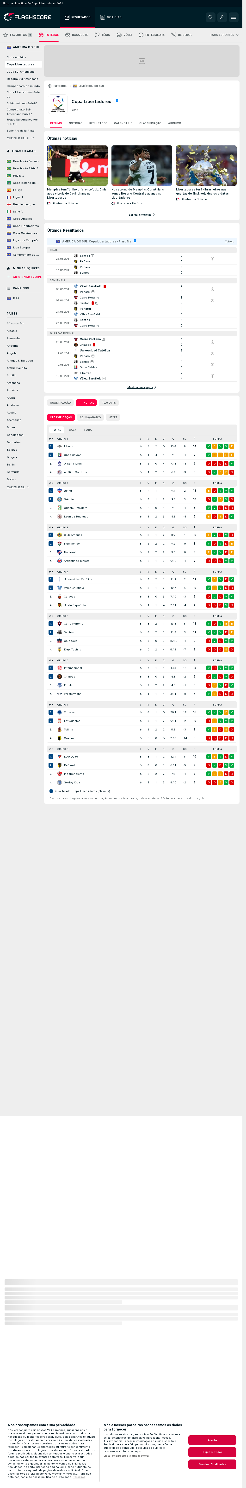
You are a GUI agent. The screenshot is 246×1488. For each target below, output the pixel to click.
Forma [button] (217, 438)
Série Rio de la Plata (21, 130)
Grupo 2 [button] (62, 483)
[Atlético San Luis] (59, 472)
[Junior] (59, 490)
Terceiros (79, 1477)
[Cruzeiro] (59, 712)
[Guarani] (59, 738)
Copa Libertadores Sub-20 (23, 94)
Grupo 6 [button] (62, 660)
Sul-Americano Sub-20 (22, 103)
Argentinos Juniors (77, 561)
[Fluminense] (59, 543)
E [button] (156, 438)
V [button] (148, 438)
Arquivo (174, 123)
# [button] (50, 438)
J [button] (140, 438)
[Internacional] (59, 668)
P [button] (194, 438)
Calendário (123, 123)
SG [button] (185, 438)
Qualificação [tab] (60, 402)
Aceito (212, 1440)
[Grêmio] (59, 499)
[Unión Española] (59, 605)
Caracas (69, 596)
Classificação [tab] (61, 417)
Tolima (68, 729)
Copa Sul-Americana (21, 72)
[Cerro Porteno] (59, 623)
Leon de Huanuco (76, 516)
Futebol (60, 86)
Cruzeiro (69, 712)
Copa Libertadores (20, 64)
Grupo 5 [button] (62, 616)
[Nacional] (59, 552)
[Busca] (210, 17)
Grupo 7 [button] (62, 704)
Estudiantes (72, 721)
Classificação (150, 123)
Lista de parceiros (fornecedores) (126, 1455)
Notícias (75, 123)
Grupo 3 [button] (62, 527)
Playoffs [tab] (109, 402)
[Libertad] (59, 446)
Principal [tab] (86, 402)
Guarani (69, 738)
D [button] (164, 438)
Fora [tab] (88, 429)
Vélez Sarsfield (74, 588)
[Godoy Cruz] (59, 782)
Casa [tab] (72, 429)
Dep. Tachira (72, 649)
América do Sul (92, 86)
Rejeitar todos (212, 1452)
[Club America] (59, 535)
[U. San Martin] (59, 463)
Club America (73, 535)
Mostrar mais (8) (18, 137)
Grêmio (69, 499)
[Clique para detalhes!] (142, 258)
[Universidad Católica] (59, 579)
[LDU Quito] (59, 756)
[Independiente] (59, 773)
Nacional (70, 552)
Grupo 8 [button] (62, 749)
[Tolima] (59, 729)
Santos (69, 632)
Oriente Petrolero (75, 508)
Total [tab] (56, 429)
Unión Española (75, 605)
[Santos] (59, 632)
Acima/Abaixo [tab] (90, 417)
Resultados (98, 123)
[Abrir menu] (234, 17)
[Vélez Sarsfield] (59, 588)
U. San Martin (73, 463)
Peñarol (69, 765)
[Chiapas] (59, 676)
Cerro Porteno (73, 624)
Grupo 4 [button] (62, 571)
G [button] (173, 438)
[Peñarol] (59, 765)
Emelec (69, 685)
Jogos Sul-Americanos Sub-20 (22, 122)
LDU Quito (71, 756)
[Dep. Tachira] (59, 649)
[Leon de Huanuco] (59, 516)
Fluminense (72, 544)
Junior (68, 491)
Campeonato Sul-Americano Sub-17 (19, 112)
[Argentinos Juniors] (59, 560)
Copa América (16, 57)
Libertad (69, 446)
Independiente (74, 774)
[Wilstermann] (59, 693)
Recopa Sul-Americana (22, 79)
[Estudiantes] (59, 720)
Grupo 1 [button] (62, 438)
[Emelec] (59, 685)
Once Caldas (72, 455)
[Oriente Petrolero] (59, 508)
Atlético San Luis (75, 472)
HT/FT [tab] (113, 417)
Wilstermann (72, 694)
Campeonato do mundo (23, 86)
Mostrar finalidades (212, 1464)
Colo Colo (71, 641)
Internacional (73, 668)
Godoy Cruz (72, 782)
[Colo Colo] (59, 640)
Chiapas (69, 676)
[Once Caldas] (59, 455)
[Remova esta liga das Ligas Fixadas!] (117, 101)
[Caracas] (59, 596)
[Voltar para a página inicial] (31, 17)
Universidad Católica (78, 579)
